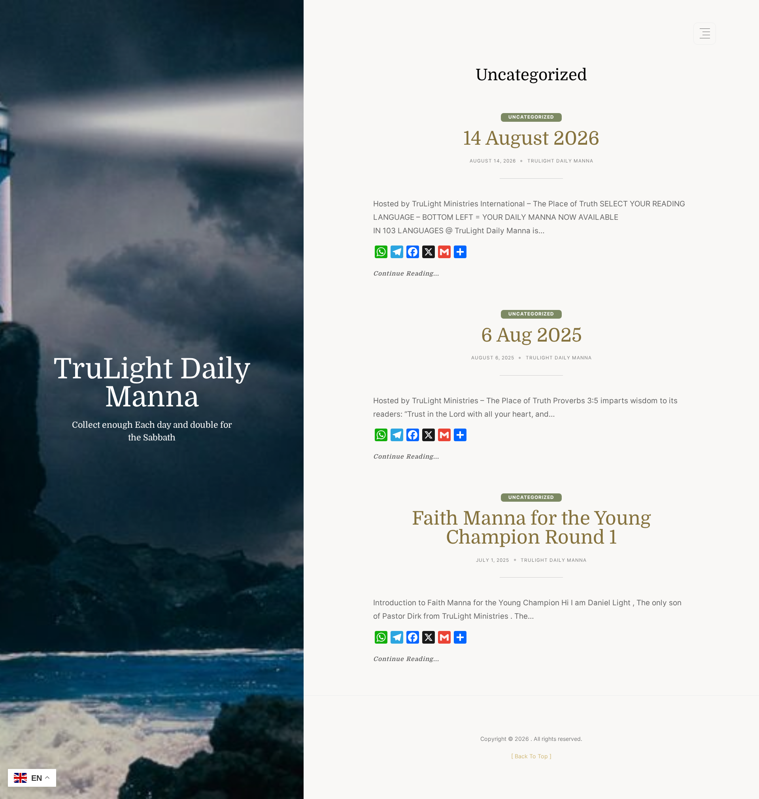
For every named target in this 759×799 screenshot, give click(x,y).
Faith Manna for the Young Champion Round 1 (531, 528)
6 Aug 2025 (531, 335)
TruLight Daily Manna (152, 383)
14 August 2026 (531, 138)
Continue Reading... (406, 274)
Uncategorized (531, 117)
